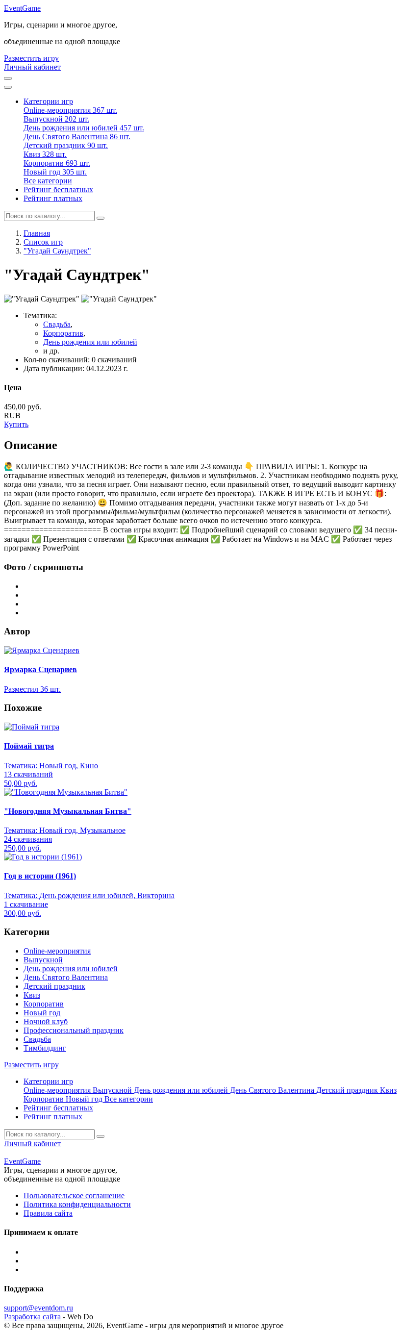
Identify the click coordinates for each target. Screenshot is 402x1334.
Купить (16, 424)
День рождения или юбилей (90, 342)
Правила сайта (48, 1213)
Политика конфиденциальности (77, 1204)
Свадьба (57, 324)
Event (22, 8)
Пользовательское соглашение (74, 1195)
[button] (48, 101)
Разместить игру (31, 58)
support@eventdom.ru (38, 1308)
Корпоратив (63, 333)
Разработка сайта (32, 1316)
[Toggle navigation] (8, 87)
